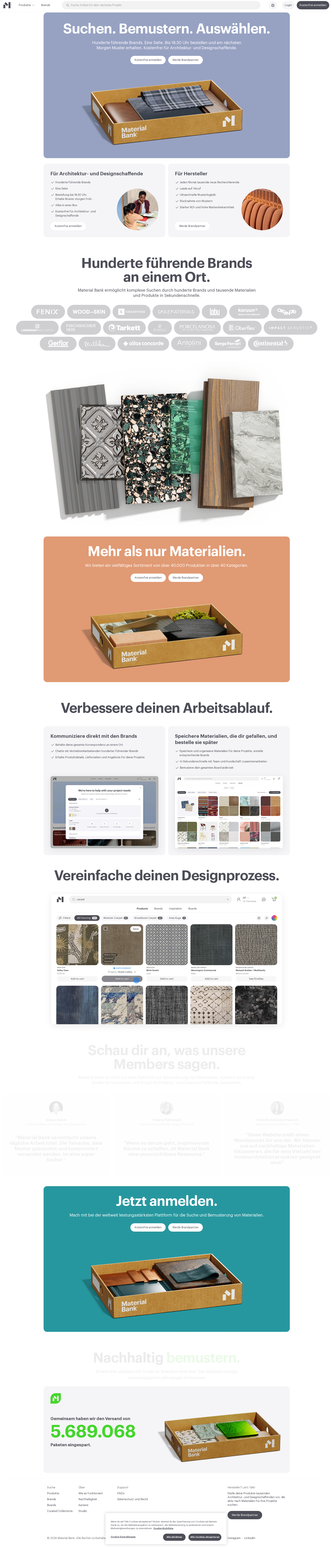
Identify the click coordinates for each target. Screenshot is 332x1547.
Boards (51, 1505)
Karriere (83, 1505)
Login (288, 5)
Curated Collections (60, 1511)
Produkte (25, 5)
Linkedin (249, 1538)
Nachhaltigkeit (88, 1499)
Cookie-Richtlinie (163, 1528)
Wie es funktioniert (91, 1493)
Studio (83, 1511)
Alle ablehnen (174, 1537)
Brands (45, 5)
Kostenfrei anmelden (312, 5)
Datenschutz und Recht (132, 1499)
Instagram (234, 1538)
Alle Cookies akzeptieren (204, 1537)
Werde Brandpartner (245, 1515)
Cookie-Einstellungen (123, 1537)
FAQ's (120, 1493)
